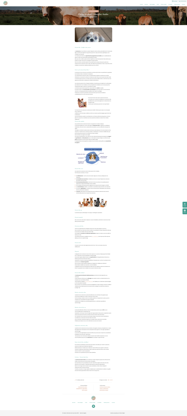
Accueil (141, 4)
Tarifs (158, 4)
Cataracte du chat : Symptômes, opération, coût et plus (81, 388)
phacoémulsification (89, 281)
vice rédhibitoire (95, 236)
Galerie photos (177, 4)
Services (146, 4)
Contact (183, 4)
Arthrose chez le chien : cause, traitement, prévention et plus (105, 388)
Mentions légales (83, 413)
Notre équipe (152, 4)
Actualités (170, 4)
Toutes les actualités (5, 7)
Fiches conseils (163, 4)
